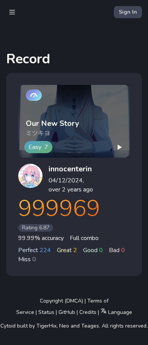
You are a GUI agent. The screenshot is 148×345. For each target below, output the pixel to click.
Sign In (128, 12)
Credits (87, 312)
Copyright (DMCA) (61, 300)
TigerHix (46, 325)
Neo (64, 325)
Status (46, 312)
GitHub (66, 312)
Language (119, 312)
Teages (90, 325)
